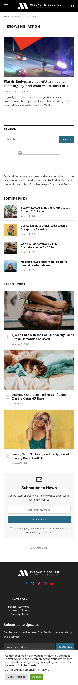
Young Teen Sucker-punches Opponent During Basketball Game (40, 456)
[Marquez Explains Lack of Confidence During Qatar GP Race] (39, 370)
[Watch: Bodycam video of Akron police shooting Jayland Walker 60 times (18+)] (39, 57)
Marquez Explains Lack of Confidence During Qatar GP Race (39, 396)
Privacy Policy (32, 532)
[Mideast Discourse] (39, 6)
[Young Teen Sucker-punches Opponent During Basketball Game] (39, 429)
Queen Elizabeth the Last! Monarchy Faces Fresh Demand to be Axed (43, 337)
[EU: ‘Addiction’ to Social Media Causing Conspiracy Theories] (10, 230)
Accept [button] (36, 676)
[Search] (72, 6)
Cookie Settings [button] (16, 676)
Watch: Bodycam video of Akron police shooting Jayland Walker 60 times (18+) (36, 84)
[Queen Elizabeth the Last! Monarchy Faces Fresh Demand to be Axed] (39, 310)
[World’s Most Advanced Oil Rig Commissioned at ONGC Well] (10, 248)
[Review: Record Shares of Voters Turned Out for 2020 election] (10, 211)
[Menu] (6, 6)
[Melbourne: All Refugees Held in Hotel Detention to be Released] (10, 266)
